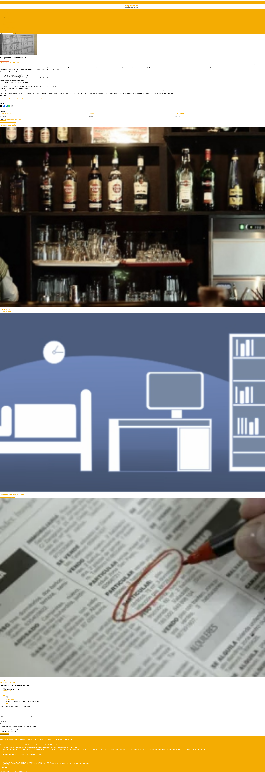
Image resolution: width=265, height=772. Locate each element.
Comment (2, 716)
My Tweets (2, 770)
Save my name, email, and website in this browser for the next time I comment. (19, 726)
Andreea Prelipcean (260, 64)
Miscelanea (5, 30)
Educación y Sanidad (10, 19)
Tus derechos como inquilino (5, 113)
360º (4, 23)
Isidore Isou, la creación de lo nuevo (8, 122)
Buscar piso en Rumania (92, 113)
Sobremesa (5, 29)
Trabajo (7, 16)
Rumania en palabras (10, 28)
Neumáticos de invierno (179, 113)
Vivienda (7, 14)
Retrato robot (8, 11)
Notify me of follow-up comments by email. (11, 729)
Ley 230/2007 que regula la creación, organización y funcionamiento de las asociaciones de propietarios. (22, 98)
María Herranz (3, 120)
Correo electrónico (4, 721)
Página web (2, 723)
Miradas (4, 24)
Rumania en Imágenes (10, 27)
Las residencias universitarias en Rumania (12, 494)
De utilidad (5, 12)
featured (10, 119)
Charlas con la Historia (10, 22)
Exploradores (8, 25)
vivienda (20, 119)
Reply (4, 695)
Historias (5, 21)
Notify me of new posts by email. (9, 731)
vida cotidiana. (15, 119)
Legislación (8, 17)
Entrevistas (5, 9)
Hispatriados (12, 62)
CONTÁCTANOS (7, 3)
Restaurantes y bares (6, 309)
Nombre (2, 718)
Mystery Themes (23, 771)
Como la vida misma (10, 13)
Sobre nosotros (6, 1)
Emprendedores (9, 18)
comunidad (6, 119)
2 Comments (18, 62)
